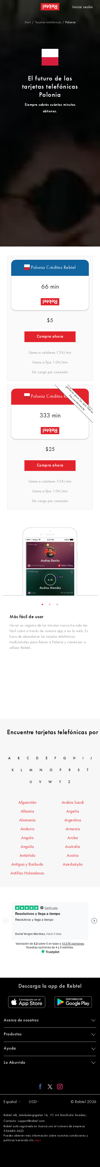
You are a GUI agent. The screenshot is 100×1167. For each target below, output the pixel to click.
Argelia (72, 811)
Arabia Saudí (73, 802)
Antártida (27, 856)
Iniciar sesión (82, 7)
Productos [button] (13, 1034)
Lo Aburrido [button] (15, 1062)
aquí (38, 1140)
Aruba (72, 838)
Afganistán (27, 802)
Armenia (73, 829)
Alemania (27, 820)
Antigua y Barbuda (27, 864)
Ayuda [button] (10, 1048)
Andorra (27, 829)
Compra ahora (50, 336)
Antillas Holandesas (27, 873)
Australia (72, 847)
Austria (73, 856)
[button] (10, 1102)
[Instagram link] (59, 1086)
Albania (27, 811)
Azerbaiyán (73, 864)
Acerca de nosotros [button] (21, 1020)
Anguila (27, 847)
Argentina (72, 820)
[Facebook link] (41, 1086)
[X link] (50, 1086)
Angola (27, 838)
